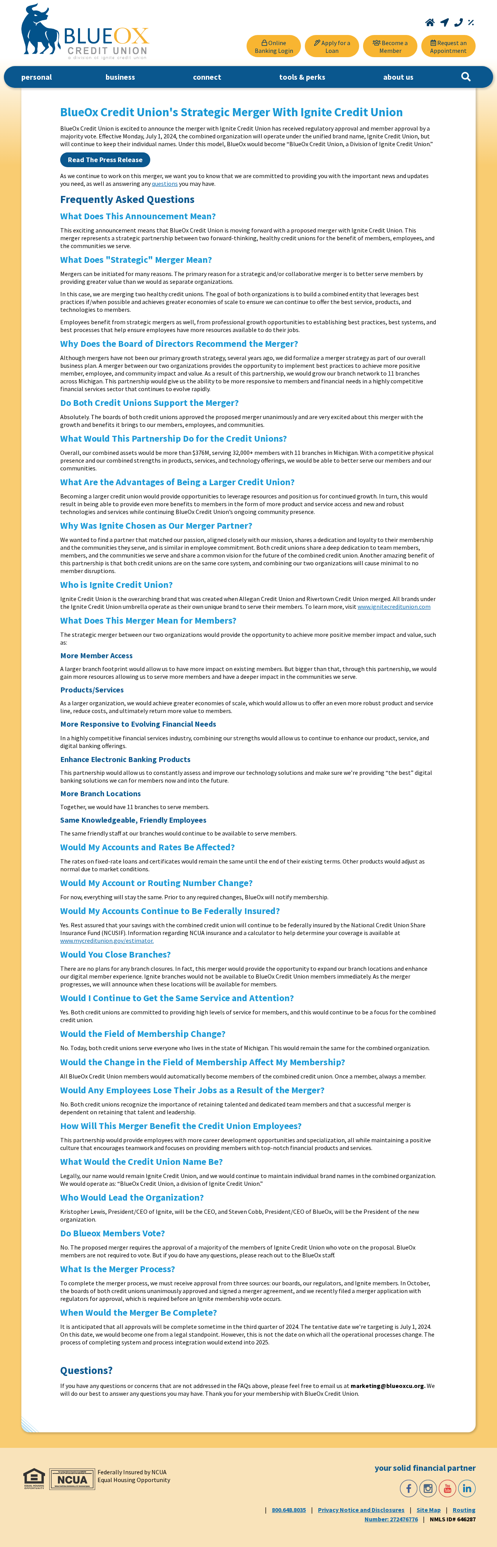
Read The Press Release (105, 159)
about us (398, 77)
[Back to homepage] (85, 31)
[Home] (430, 22)
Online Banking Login (274, 46)
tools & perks (302, 77)
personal (36, 77)
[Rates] (471, 22)
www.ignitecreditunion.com (394, 606)
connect (207, 77)
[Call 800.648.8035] (459, 22)
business (120, 77)
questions (165, 183)
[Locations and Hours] (445, 22)
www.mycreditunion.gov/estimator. (107, 940)
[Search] (466, 77)
